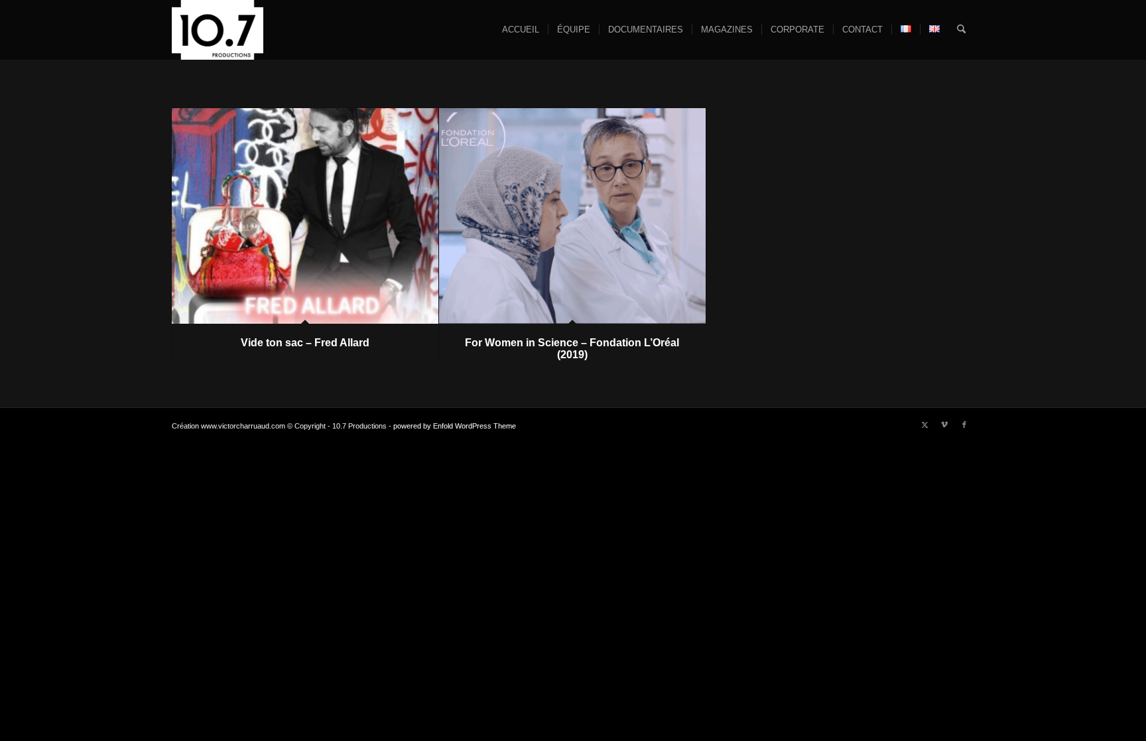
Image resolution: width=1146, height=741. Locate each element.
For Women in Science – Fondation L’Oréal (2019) (572, 348)
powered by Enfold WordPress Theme (454, 426)
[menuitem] (520, 30)
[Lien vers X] (924, 425)
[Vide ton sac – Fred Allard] (305, 216)
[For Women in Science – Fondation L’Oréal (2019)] (572, 216)
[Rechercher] (961, 30)
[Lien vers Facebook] (964, 425)
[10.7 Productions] (217, 30)
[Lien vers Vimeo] (944, 425)
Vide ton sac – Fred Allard (305, 342)
